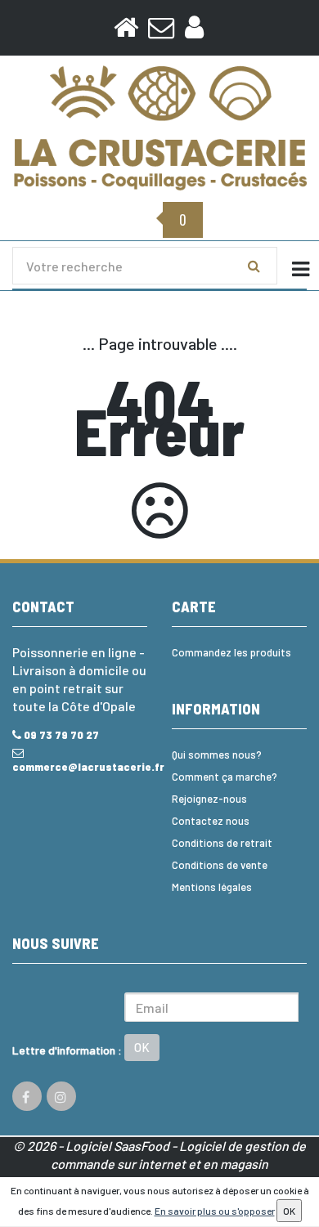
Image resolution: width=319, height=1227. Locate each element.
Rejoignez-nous (209, 798)
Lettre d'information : (67, 1050)
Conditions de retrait (222, 842)
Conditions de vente (219, 864)
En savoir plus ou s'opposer (215, 1210)
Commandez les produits (231, 652)
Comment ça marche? (224, 776)
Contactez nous (210, 820)
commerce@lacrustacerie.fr (79, 766)
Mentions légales (212, 886)
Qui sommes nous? (217, 754)
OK (142, 1047)
